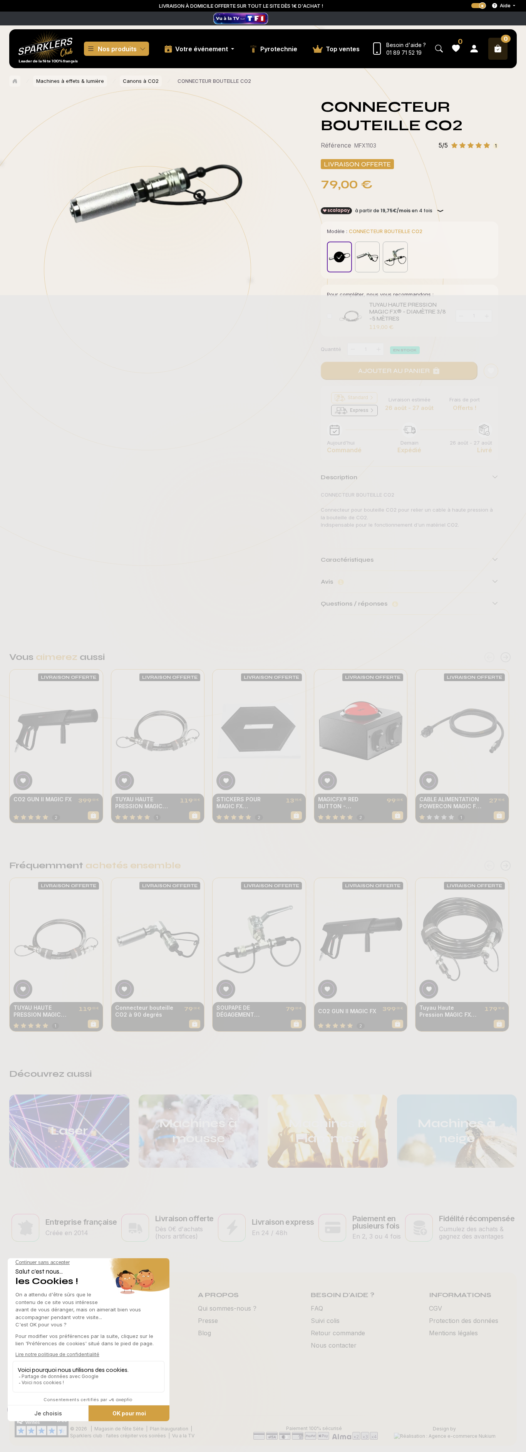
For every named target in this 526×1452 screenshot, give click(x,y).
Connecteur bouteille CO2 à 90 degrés (144, 1011)
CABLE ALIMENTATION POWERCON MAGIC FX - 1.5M (449, 803)
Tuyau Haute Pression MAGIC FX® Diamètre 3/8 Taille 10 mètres (447, 1011)
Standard (358, 397)
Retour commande (338, 1333)
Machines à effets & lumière (70, 81)
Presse (208, 1321)
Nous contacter (334, 1345)
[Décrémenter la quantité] (352, 349)
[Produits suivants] (506, 657)
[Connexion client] (474, 48)
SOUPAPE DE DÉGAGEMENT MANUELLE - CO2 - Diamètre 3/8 (241, 1011)
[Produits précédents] (489, 657)
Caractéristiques (347, 559)
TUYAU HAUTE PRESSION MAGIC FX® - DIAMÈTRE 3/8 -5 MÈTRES (407, 311)
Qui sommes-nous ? (227, 1308)
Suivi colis (325, 1321)
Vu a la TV (183, 1436)
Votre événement (202, 49)
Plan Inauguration (169, 1429)
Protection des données (463, 1321)
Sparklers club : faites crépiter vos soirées (118, 1436)
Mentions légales (453, 1333)
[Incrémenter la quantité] (378, 349)
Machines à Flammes (328, 1130)
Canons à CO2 (141, 81)
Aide (505, 5)
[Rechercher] (439, 48)
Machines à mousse (198, 1130)
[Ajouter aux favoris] (22, 780)
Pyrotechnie (278, 49)
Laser (69, 1130)
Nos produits (117, 49)
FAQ (317, 1308)
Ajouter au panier (394, 370)
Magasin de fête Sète (119, 1429)
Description (339, 477)
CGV (435, 1308)
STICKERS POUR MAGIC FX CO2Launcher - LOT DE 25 (243, 803)
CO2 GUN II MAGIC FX (42, 799)
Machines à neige (457, 1130)
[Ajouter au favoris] (491, 371)
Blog (204, 1333)
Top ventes (343, 49)
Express (359, 410)
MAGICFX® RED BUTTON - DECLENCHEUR (338, 803)
